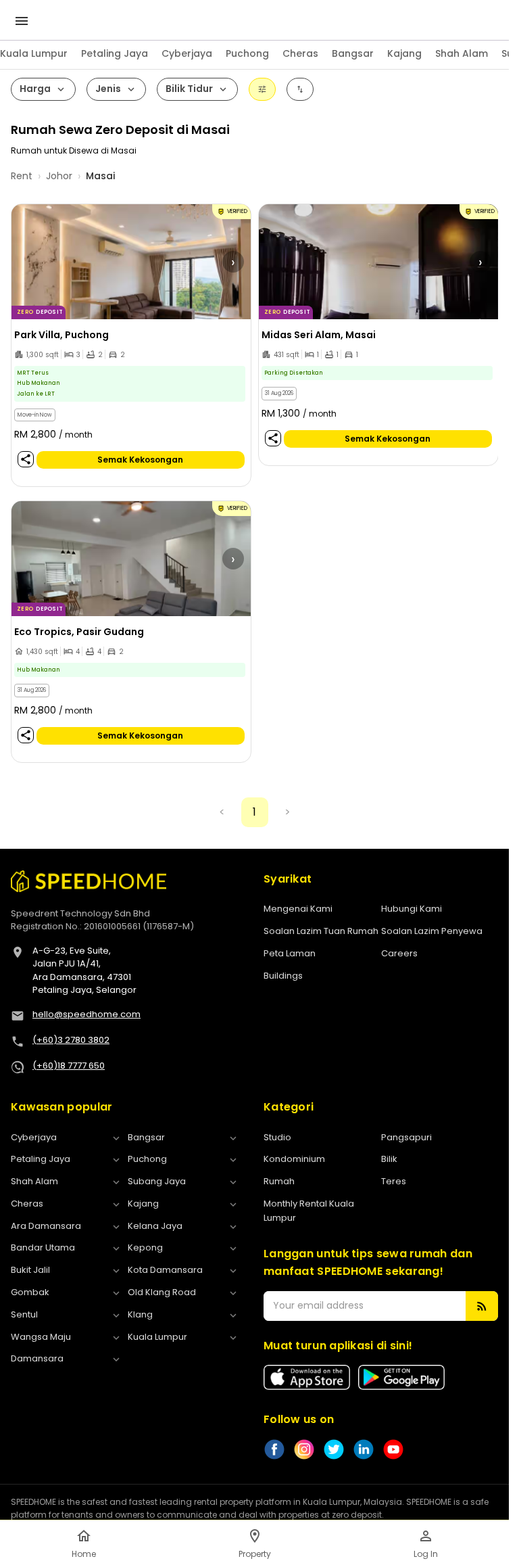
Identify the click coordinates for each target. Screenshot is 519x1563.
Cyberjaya (187, 53)
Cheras (300, 53)
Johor (59, 176)
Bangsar (353, 53)
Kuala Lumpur (34, 53)
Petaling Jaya (114, 53)
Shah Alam (461, 53)
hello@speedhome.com (86, 1014)
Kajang (404, 53)
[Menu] (21, 20)
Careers (399, 953)
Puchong (247, 53)
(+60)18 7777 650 (68, 1065)
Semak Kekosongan (140, 459)
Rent (21, 176)
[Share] (25, 458)
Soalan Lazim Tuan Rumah (321, 931)
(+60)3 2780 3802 (70, 1039)
